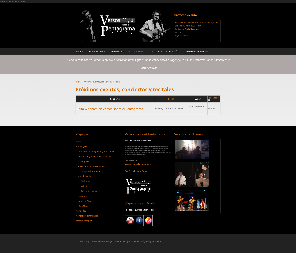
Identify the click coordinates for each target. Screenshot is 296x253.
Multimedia (85, 176)
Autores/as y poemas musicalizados (95, 156)
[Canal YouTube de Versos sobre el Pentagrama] (129, 220)
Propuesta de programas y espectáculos (97, 151)
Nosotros (116, 51)
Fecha (171, 98)
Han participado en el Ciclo (93, 171)
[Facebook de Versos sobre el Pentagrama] (138, 220)
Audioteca (85, 181)
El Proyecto (96, 51)
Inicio (79, 51)
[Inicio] (123, 25)
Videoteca (85, 186)
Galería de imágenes (90, 191)
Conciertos (136, 51)
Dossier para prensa (196, 51)
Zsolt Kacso (157, 241)
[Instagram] (148, 220)
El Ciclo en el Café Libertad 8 (92, 166)
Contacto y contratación (163, 51)
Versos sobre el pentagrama (138, 164)
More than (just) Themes (127, 241)
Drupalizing (99, 241)
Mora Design (142, 171)
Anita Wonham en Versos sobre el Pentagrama (196, 22)
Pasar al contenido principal (12, 1)
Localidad (214, 97)
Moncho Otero (85, 201)
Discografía (84, 161)
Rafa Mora (83, 206)
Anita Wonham (192, 29)
